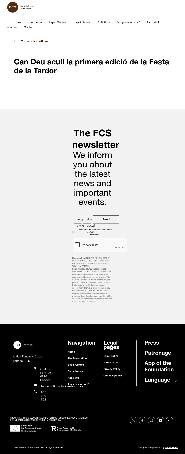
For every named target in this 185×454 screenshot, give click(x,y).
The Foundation (77, 358)
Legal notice (111, 355)
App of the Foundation (159, 366)
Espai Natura (82, 22)
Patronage (158, 352)
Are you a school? (128, 22)
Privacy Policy (112, 368)
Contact (29, 27)
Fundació (36, 22)
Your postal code (91, 225)
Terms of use (111, 362)
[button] (163, 381)
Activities (104, 22)
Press (152, 342)
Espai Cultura (57, 22)
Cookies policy (113, 375)
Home (18, 22)
